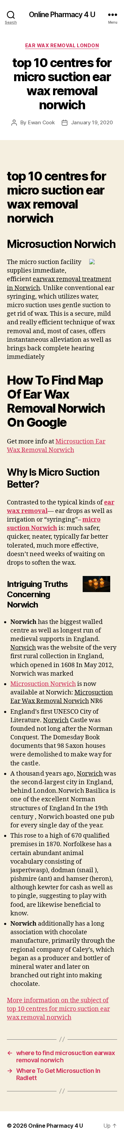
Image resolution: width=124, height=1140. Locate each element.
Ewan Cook (41, 122)
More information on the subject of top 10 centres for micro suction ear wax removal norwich (58, 1009)
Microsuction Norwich (43, 684)
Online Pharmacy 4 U (62, 14)
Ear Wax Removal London (62, 45)
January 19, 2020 (92, 122)
